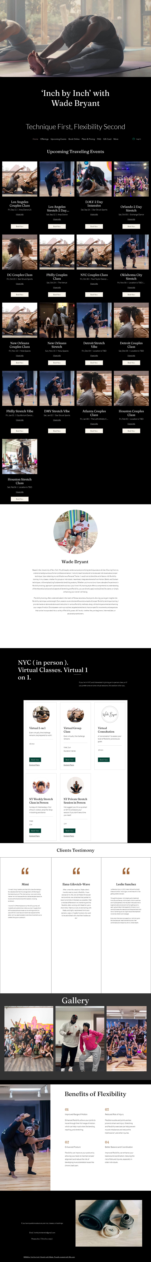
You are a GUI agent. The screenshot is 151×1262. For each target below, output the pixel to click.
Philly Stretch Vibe (19, 411)
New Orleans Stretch (57, 345)
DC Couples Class (19, 275)
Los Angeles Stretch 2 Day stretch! (57, 208)
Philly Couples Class (56, 276)
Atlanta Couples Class (94, 413)
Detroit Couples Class (131, 345)
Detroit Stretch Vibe (94, 345)
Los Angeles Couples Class (20, 204)
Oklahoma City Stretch (131, 276)
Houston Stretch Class (20, 481)
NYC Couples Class (94, 275)
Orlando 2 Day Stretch (131, 208)
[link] (41, 728)
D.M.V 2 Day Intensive (94, 204)
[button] (35, 760)
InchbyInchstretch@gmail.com (44, 1233)
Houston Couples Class (131, 413)
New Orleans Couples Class (20, 345)
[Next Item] (140, 1039)
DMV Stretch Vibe (57, 411)
